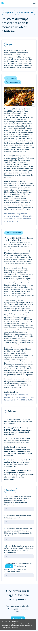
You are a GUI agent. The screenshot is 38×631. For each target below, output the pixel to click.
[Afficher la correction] (26, 490)
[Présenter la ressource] (31, 44)
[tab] (26, 490)
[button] (19, 55)
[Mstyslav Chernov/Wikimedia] (19, 96)
